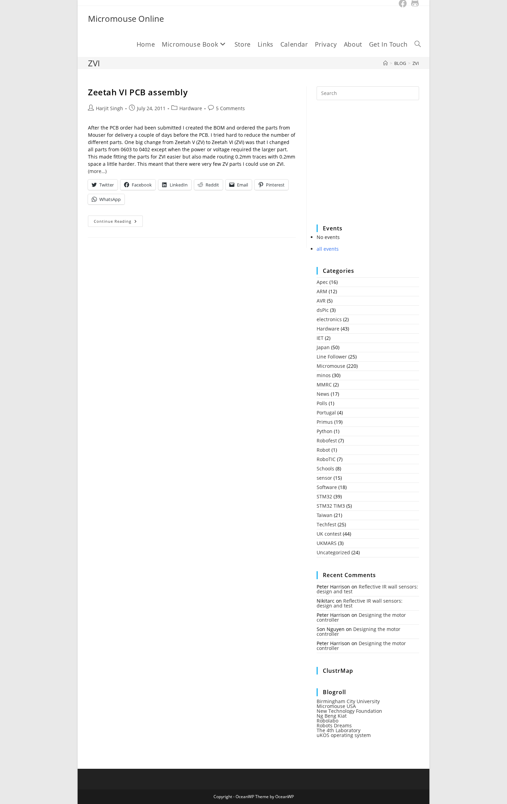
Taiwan (324, 515)
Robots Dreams (334, 725)
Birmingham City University (348, 701)
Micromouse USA (336, 706)
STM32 (324, 496)
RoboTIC (326, 459)
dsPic (323, 310)
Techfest (326, 524)
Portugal (326, 412)
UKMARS (327, 543)
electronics (329, 319)
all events (328, 249)
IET (320, 338)
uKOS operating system (344, 735)
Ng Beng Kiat (332, 715)
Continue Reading (118, 222)
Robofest (327, 440)
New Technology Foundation (349, 711)
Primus (325, 422)
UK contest (329, 533)
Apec (322, 282)
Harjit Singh (109, 108)
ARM (322, 291)
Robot (323, 450)
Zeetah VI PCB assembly (138, 92)
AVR (321, 300)
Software (327, 487)
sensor (324, 478)
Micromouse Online (126, 18)
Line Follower (332, 356)
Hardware (190, 108)
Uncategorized (333, 552)
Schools (325, 468)
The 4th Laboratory (338, 730)
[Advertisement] (368, 167)
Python (324, 431)
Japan (323, 347)
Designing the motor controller (361, 617)
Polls (322, 403)
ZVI (415, 63)
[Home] (385, 63)
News (323, 394)
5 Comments (230, 108)
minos (324, 375)
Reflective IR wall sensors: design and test (367, 589)
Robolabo (327, 720)
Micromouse (331, 366)
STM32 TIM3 (331, 505)
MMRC (324, 384)
